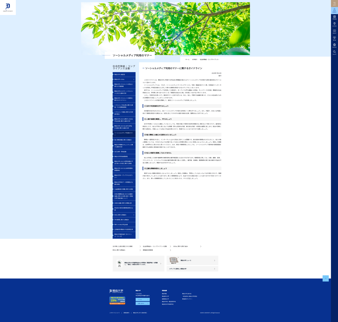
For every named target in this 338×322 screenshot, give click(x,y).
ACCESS (335, 26)
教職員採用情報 (148, 250)
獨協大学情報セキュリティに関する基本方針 (123, 146)
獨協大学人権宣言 (119, 74)
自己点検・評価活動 (120, 152)
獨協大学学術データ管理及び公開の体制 (123, 183)
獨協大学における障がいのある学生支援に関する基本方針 (123, 120)
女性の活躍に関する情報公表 (123, 203)
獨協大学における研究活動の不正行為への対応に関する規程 (123, 162)
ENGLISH (334, 47)
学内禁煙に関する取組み (121, 220)
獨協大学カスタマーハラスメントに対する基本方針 (123, 92)
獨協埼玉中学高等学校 (167, 304)
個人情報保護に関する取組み (123, 140)
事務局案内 (126, 313)
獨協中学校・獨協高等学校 (169, 301)
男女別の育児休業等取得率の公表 (123, 209)
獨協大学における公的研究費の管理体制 (123, 169)
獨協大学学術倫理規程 (121, 156)
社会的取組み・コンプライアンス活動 (155, 246)
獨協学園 (164, 293)
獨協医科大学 (165, 296)
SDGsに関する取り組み (180, 246)
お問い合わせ (141, 303)
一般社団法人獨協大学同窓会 (189, 296)
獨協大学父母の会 (186, 293)
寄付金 (334, 40)
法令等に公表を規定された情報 (122, 246)
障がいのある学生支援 (121, 224)
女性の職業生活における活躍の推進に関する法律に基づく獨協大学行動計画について (123, 196)
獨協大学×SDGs (119, 79)
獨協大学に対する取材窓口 (140, 313)
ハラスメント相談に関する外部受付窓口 (123, 113)
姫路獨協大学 (165, 299)
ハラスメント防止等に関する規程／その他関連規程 (123, 106)
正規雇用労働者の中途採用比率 (123, 229)
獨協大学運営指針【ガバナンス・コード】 (123, 235)
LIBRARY (334, 33)
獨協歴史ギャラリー (187, 299)
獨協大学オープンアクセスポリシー (123, 176)
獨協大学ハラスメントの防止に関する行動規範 (123, 85)
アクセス (140, 299)
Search (334, 54)
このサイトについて (114, 313)
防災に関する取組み (120, 215)
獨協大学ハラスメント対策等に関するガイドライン (123, 99)
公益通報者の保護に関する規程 (123, 189)
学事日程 (334, 19)
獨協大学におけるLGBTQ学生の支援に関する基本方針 (123, 127)
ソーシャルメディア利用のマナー (123, 134)
